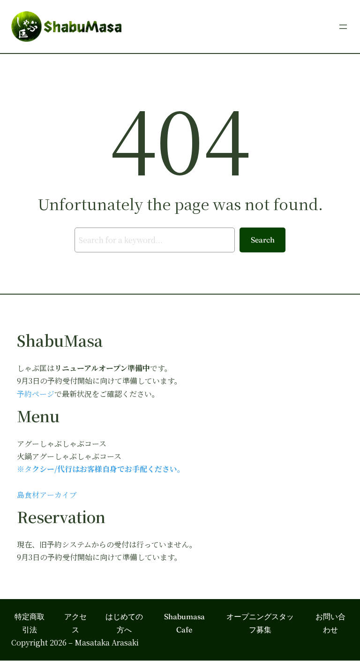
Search (263, 239)
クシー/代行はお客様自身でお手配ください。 (108, 468)
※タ (24, 468)
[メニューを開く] (343, 26)
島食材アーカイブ (47, 494)
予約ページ (35, 393)
